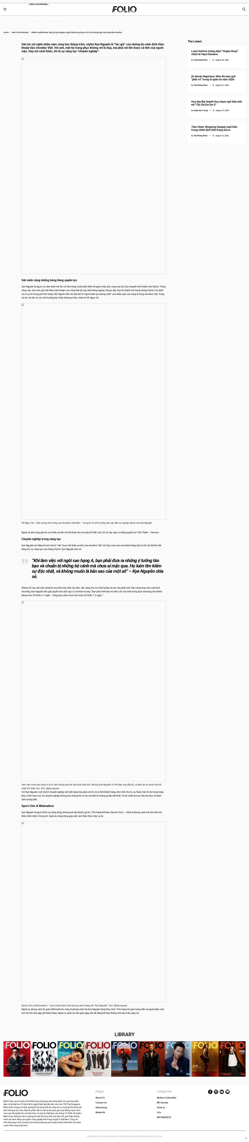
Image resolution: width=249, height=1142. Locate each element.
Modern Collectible (166, 1097)
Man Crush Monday (39, 4)
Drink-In (161, 1107)
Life (159, 1112)
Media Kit (100, 1112)
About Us (100, 1097)
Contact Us (101, 1102)
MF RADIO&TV (164, 1117)
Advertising (101, 1107)
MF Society (162, 1102)
